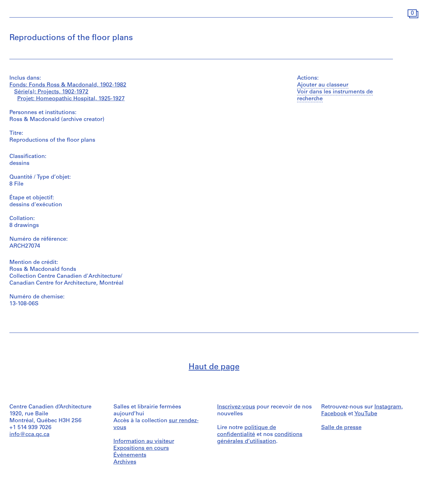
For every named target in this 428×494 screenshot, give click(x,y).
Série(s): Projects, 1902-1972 (51, 92)
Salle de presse (341, 428)
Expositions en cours (141, 448)
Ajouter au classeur (322, 85)
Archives (124, 462)
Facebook (334, 414)
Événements (129, 455)
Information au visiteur (143, 441)
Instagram (387, 407)
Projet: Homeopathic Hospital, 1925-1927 (71, 99)
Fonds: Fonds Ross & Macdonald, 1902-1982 (67, 85)
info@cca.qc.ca (29, 435)
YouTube (365, 414)
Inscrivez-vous (236, 407)
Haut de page (214, 367)
